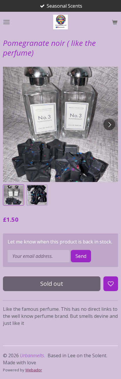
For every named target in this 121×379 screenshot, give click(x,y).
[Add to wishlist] (110, 283)
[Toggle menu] (6, 22)
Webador (33, 370)
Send (80, 256)
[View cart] (114, 22)
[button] (13, 195)
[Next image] (109, 124)
